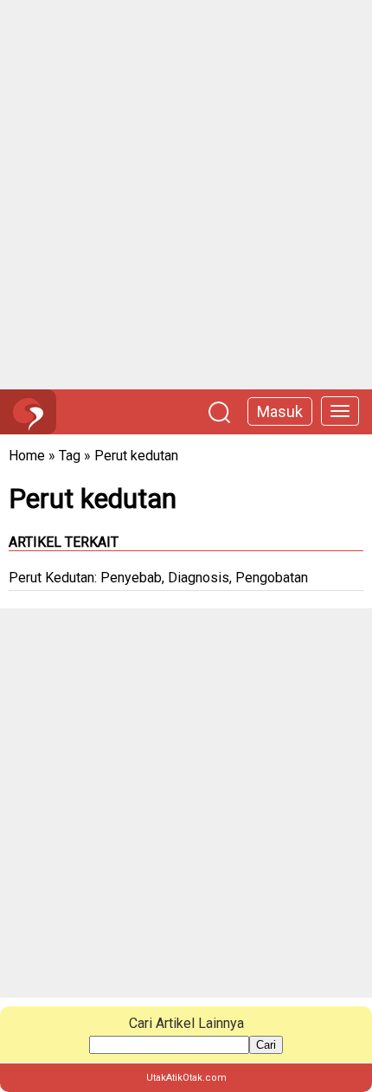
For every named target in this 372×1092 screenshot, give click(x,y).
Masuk (280, 411)
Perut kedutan (136, 455)
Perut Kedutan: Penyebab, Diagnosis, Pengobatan (158, 577)
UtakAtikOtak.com (186, 1077)
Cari (266, 1044)
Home (27, 455)
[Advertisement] (186, 195)
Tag (69, 455)
